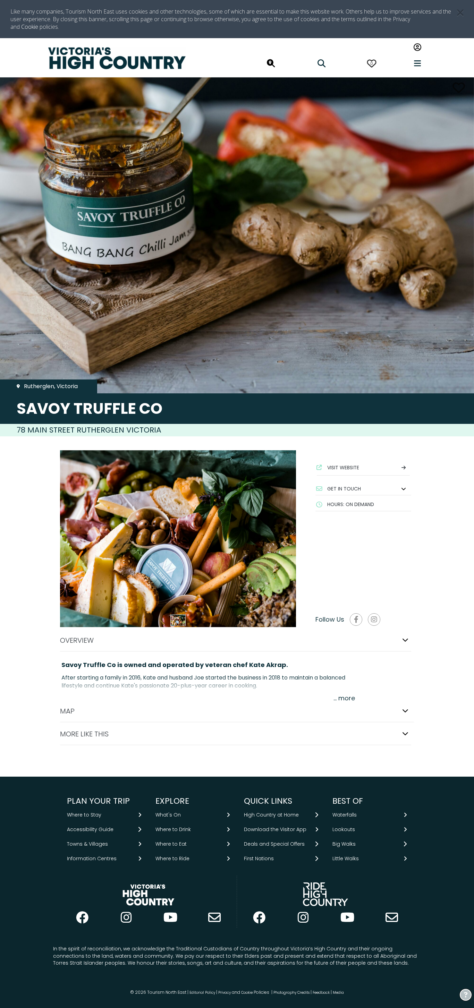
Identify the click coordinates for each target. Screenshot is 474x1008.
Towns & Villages (87, 843)
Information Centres (92, 858)
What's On (168, 814)
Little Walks (345, 858)
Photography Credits (291, 992)
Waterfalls (344, 814)
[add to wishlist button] (458, 87)
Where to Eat (171, 843)
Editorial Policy (202, 992)
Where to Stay (84, 814)
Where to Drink (173, 829)
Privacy (224, 992)
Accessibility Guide (90, 829)
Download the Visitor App (275, 829)
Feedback (322, 992)
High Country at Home (271, 814)
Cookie (29, 27)
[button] (363, 488)
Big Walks (344, 843)
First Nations (259, 858)
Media (338, 992)
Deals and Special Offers (274, 843)
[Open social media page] (356, 619)
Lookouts (343, 829)
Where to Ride (172, 858)
